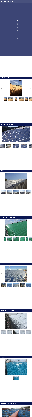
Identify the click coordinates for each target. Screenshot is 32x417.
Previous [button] (1, 87)
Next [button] (30, 87)
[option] (16, 88)
